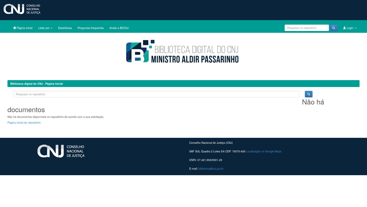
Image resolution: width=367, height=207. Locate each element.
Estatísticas (65, 28)
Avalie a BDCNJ (119, 28)
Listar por (44, 28)
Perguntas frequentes (91, 28)
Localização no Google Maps (263, 151)
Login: (350, 28)
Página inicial (24, 28)
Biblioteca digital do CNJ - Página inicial (36, 83)
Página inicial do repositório (24, 122)
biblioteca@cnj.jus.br (210, 168)
